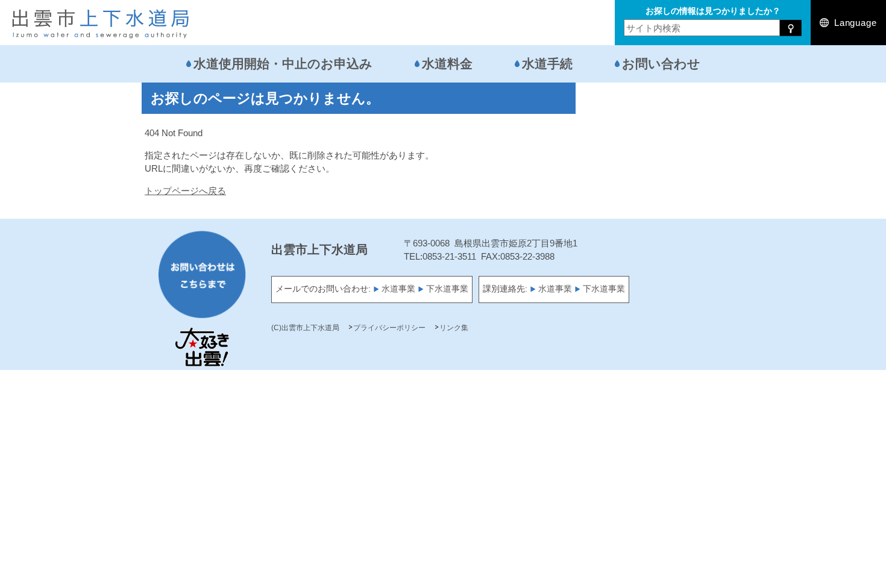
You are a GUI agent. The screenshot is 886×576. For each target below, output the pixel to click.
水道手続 (547, 63)
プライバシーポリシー (389, 328)
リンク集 (453, 328)
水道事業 (398, 288)
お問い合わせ (661, 63)
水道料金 (447, 63)
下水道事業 (447, 288)
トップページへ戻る (185, 191)
